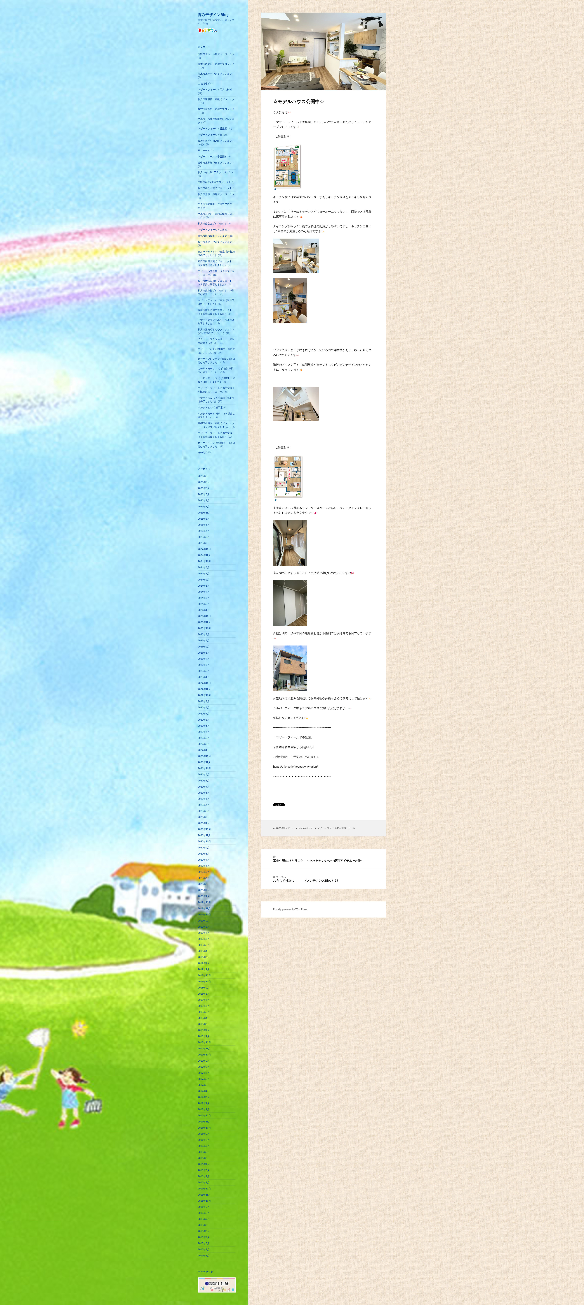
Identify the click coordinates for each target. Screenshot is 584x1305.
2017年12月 (204, 1042)
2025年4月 (204, 531)
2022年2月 (204, 744)
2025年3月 (204, 537)
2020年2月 (204, 890)
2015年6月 (204, 1225)
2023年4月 (204, 659)
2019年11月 (204, 908)
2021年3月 (204, 811)
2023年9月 (204, 634)
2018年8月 (204, 993)
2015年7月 (204, 1219)
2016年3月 (204, 1170)
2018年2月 (204, 1030)
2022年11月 (204, 689)
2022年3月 (204, 738)
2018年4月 (204, 1018)
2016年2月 (204, 1176)
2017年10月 (204, 1054)
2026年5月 (204, 488)
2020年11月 (204, 835)
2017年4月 (204, 1091)
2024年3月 (204, 598)
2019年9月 (204, 920)
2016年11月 (204, 1121)
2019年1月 (204, 969)
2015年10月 (204, 1200)
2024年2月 (204, 604)
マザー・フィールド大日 (211, 229)
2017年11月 (204, 1048)
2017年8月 (204, 1067)
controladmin (305, 828)
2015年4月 (204, 1237)
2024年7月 (204, 573)
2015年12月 (204, 1188)
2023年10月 (204, 628)
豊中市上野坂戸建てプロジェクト (216, 162)
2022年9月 (204, 701)
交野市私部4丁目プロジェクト (214, 182)
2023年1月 (204, 677)
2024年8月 (204, 567)
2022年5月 (204, 726)
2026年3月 (204, 494)
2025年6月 (204, 525)
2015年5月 (204, 1231)
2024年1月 (204, 610)
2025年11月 (204, 512)
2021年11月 (204, 762)
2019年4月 (204, 951)
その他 (201, 452)
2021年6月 (204, 792)
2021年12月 (204, 756)
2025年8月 (204, 518)
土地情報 (203, 83)
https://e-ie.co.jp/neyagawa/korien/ (295, 766)
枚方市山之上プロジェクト (212, 223)
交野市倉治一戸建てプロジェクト (216, 54)
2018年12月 (204, 975)
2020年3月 (204, 884)
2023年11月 (204, 622)
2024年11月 (204, 555)
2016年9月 (204, 1134)
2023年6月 (204, 646)
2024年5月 (204, 585)
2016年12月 (204, 1115)
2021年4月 (204, 805)
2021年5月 (204, 799)
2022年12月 (204, 683)
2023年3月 (204, 665)
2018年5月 (204, 1012)
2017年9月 (204, 1060)
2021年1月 (204, 823)
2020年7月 (204, 859)
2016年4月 (204, 1164)
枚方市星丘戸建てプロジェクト (215, 188)
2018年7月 (204, 1000)
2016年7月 (204, 1146)
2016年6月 (204, 1152)
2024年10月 (204, 561)
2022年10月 (204, 695)
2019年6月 (204, 939)
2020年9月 (204, 847)
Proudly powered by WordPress (290, 909)
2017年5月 (204, 1085)
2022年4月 (204, 732)
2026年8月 (204, 476)
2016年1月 (204, 1182)
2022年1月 (204, 750)
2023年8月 (204, 640)
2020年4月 (204, 878)
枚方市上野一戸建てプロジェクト (216, 242)
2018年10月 (204, 981)
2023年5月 (204, 652)
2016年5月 (204, 1158)
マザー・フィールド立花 (211, 134)
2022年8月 (204, 707)
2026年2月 (204, 500)
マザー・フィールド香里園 (212, 128)
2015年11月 (204, 1194)
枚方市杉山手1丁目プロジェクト (215, 172)
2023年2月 (204, 671)
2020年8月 (204, 853)
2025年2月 (204, 543)
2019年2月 (204, 963)
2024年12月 (204, 549)
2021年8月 (204, 780)
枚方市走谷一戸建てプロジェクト (216, 194)
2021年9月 (204, 774)
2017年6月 (204, 1079)
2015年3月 (204, 1243)
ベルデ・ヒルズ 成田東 (210, 407)
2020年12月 (204, 829)
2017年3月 (204, 1097)
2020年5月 (204, 872)
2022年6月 (204, 719)
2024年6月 (204, 579)
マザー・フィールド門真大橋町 (215, 89)
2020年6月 (204, 866)
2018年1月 (204, 1036)
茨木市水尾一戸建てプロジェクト (216, 73)
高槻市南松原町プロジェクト (213, 235)
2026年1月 (204, 506)
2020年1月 (204, 896)
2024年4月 (204, 592)
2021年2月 (204, 817)
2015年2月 (204, 1249)
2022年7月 (204, 713)
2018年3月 (204, 1024)
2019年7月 (204, 933)
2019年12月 (204, 902)
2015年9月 (204, 1207)
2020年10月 (204, 841)
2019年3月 (204, 957)
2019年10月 (204, 914)
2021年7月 (204, 786)
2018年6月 (204, 1006)
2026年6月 (204, 482)
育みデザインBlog (213, 15)
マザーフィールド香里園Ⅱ (212, 156)
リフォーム (204, 150)
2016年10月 (204, 1127)
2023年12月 (204, 616)
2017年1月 (204, 1109)
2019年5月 (204, 945)
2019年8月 (204, 926)
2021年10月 (204, 768)
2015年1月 (204, 1255)
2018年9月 (204, 987)
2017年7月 (204, 1073)
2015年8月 (204, 1213)
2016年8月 (204, 1140)
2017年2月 (204, 1103)
